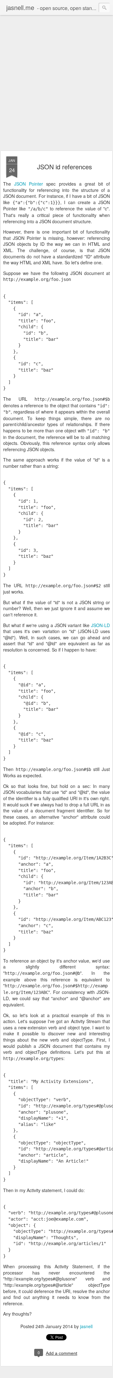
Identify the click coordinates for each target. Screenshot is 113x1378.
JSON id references (64, 166)
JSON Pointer (28, 184)
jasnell (86, 1326)
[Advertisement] (56, 87)
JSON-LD (100, 625)
